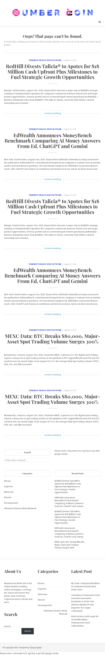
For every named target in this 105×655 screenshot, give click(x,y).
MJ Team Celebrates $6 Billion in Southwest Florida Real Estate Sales (85, 586)
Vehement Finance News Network (45, 60)
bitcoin (7, 481)
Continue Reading (52, 113)
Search (7, 626)
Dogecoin (8, 486)
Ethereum (9, 492)
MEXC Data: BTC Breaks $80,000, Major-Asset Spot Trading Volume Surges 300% (52, 339)
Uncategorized (11, 503)
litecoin (7, 497)
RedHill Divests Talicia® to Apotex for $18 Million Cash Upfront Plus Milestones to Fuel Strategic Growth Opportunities (52, 71)
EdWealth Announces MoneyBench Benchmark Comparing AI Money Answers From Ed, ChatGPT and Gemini (52, 140)
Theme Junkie (36, 648)
